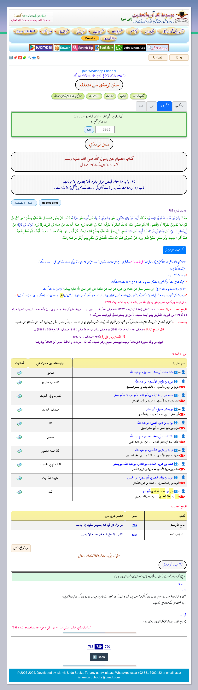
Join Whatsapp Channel (99, 71)
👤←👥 (179, 372)
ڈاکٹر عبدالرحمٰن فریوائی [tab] (174, 250)
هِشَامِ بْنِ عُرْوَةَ (102, 218)
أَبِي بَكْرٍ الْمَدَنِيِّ (179, 231)
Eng (179, 57)
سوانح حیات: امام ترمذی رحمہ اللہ (68, 96)
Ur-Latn (158, 57)
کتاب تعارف (138, 96)
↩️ (11, 57)
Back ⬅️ (99, 657)
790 (107, 646)
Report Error (50, 202)
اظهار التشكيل (24, 202)
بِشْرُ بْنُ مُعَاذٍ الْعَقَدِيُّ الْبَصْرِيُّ (164, 218)
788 (90, 646)
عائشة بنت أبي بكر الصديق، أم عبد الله (151, 372)
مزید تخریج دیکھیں (21, 548)
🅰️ (20, 57)
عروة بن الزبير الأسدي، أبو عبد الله (154, 381)
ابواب (123, 96)
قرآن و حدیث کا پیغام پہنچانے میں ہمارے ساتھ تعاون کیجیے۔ (99, 76)
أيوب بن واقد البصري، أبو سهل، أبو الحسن (150, 477)
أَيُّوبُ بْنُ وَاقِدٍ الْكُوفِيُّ (127, 218)
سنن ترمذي (99, 144)
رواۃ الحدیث (94, 96)
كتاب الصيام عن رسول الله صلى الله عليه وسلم (99, 159)
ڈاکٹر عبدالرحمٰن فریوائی (172, 565)
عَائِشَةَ (75, 218)
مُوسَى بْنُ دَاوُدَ (25, 225)
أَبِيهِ (86, 218)
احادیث (110, 96)
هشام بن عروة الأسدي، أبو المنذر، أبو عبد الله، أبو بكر (143, 395)
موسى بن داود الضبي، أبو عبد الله (155, 423)
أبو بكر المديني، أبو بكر (159, 409)
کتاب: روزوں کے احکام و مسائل (99, 165)
